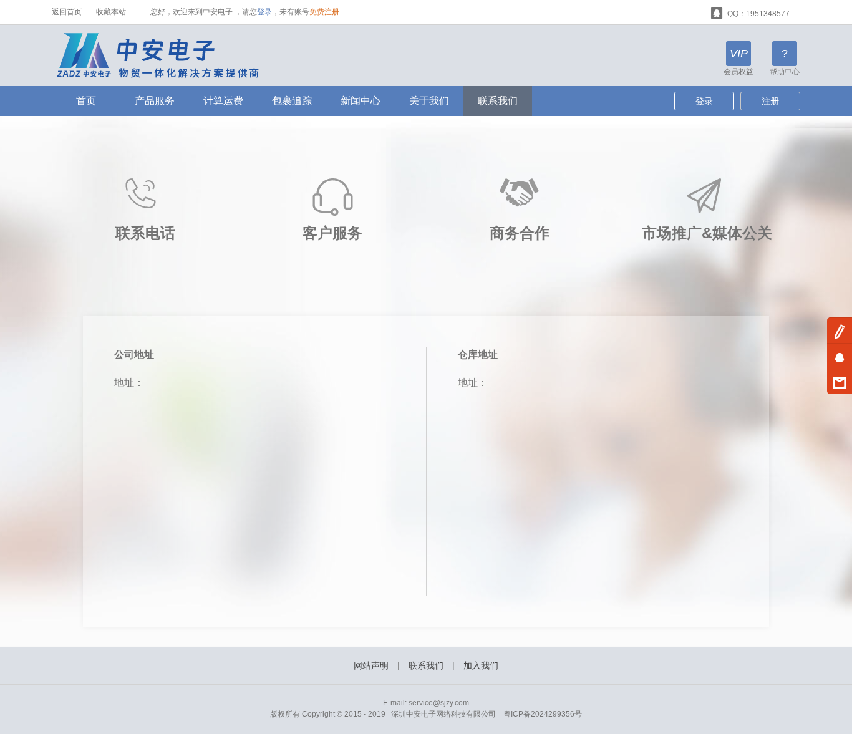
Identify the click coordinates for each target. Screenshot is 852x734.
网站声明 (371, 665)
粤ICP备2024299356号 (542, 714)
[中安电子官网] (166, 55)
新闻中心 (360, 100)
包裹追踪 (292, 100)
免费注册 (324, 11)
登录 (264, 11)
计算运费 (223, 100)
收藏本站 (111, 11)
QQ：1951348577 (757, 13)
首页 (86, 100)
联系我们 (498, 100)
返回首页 (67, 11)
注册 (770, 101)
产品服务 (155, 100)
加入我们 (480, 665)
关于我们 (429, 100)
